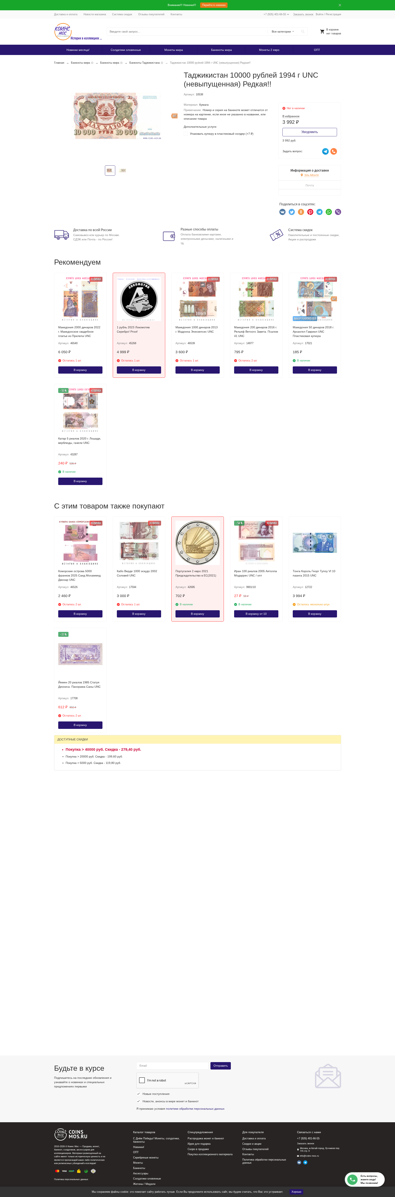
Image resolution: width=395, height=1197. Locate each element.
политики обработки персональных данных (195, 1108)
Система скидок (122, 14)
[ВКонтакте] (282, 212)
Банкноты (139, 1168)
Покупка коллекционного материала (210, 1154)
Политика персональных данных (71, 1179)
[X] (292, 212)
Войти (319, 14)
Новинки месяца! (77, 49)
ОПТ (317, 49)
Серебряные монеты (145, 1157)
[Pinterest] (310, 212)
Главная (59, 62)
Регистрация (333, 14)
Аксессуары (140, 1173)
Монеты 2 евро (269, 49)
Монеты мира (173, 49)
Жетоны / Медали (144, 1183)
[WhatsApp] (329, 212)
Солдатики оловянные (126, 49)
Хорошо (296, 1191)
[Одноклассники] (301, 212)
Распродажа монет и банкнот (206, 1138)
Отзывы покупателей (151, 14)
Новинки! (138, 1147)
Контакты (176, 14)
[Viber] (338, 212)
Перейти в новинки (213, 5)
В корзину (80, 370)
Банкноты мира (221, 49)
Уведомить (309, 132)
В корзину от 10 (256, 613)
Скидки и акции (251, 1143)
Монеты (138, 1162)
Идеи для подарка (199, 1143)
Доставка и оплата (65, 14)
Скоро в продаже (198, 1149)
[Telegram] (319, 212)
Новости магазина (95, 14)
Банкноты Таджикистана (144, 62)
